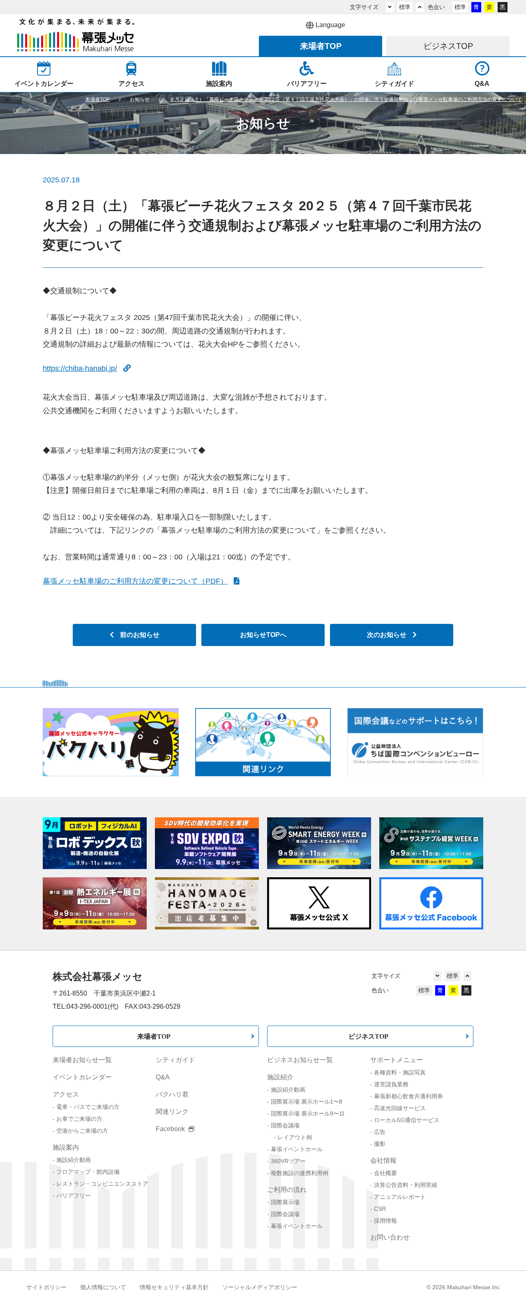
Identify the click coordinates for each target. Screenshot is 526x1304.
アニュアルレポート (400, 1197)
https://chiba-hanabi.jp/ (80, 368)
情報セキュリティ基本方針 (174, 1287)
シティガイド (175, 1059)
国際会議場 (285, 1125)
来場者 (320, 46)
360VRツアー (288, 1161)
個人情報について (103, 1287)
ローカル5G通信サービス (406, 1120)
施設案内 (66, 1147)
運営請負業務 (391, 1084)
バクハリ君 (172, 1094)
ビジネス (448, 46)
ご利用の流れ (287, 1189)
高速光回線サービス (400, 1108)
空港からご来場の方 (82, 1130)
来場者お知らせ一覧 (82, 1059)
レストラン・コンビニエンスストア (102, 1183)
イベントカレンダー (82, 1077)
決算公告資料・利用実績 (405, 1185)
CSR (380, 1208)
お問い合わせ (390, 1237)
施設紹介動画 (73, 1160)
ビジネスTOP (368, 1036)
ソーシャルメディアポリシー (259, 1287)
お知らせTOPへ (263, 634)
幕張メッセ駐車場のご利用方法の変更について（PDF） (135, 581)
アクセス (66, 1094)
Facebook (171, 1128)
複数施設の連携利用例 (299, 1173)
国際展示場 (285, 1202)
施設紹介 (280, 1077)
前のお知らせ (139, 634)
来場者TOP (154, 1036)
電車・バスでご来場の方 (88, 1107)
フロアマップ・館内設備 (88, 1171)
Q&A (163, 1077)
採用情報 (385, 1220)
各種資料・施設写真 (400, 1072)
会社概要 (385, 1173)
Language (330, 24)
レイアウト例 (294, 1137)
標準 (405, 7)
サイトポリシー (46, 1287)
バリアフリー (73, 1195)
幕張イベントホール (297, 1149)
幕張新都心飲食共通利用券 (408, 1096)
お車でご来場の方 (79, 1118)
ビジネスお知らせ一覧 (300, 1059)
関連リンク (172, 1111)
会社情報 (383, 1160)
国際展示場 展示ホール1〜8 (306, 1101)
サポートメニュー (396, 1059)
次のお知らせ (386, 634)
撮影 (379, 1144)
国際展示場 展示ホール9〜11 (308, 1113)
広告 (379, 1132)
